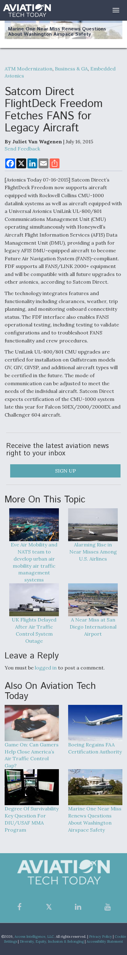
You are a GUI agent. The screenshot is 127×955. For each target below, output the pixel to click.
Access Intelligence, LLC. (34, 936)
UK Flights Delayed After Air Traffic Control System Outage (34, 630)
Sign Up (65, 471)
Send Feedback (22, 149)
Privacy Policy (100, 936)
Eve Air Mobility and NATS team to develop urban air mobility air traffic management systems (34, 562)
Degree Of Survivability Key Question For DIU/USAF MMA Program (32, 819)
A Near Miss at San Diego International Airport (93, 627)
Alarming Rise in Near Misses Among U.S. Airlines (93, 551)
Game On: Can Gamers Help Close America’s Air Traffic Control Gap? (32, 755)
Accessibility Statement (105, 941)
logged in (46, 668)
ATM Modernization (28, 69)
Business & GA (71, 69)
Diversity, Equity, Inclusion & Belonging (52, 941)
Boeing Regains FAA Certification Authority (95, 747)
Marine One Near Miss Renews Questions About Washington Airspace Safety (57, 32)
